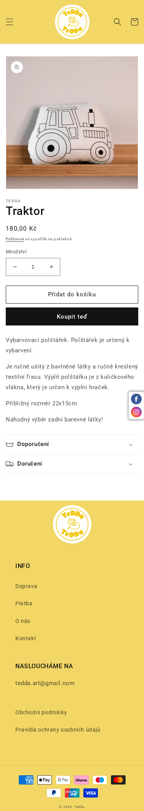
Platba (24, 603)
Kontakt (25, 638)
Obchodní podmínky (41, 712)
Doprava (26, 586)
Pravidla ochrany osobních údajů (58, 730)
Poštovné (15, 239)
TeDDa (79, 807)
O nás (22, 621)
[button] (9, 21)
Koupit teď (72, 316)
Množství (16, 251)
